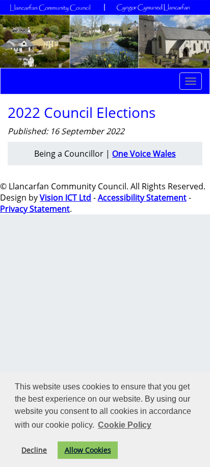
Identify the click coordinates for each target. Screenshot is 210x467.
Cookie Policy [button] (124, 425)
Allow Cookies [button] (88, 450)
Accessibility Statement (142, 197)
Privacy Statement (35, 208)
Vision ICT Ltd (65, 197)
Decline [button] (34, 450)
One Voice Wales (144, 153)
